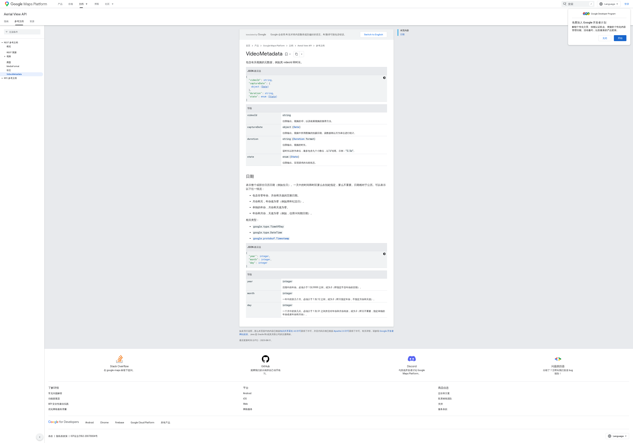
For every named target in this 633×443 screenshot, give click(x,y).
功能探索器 (54, 398)
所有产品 (165, 422)
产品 (60, 3)
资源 (32, 21)
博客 (96, 3)
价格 (70, 3)
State (272, 96)
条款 (50, 436)
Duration (298, 138)
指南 (6, 21)
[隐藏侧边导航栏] (39, 437)
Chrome (104, 422)
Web (245, 404)
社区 (107, 3)
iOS (245, 398)
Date (264, 86)
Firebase (119, 422)
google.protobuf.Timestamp (271, 238)
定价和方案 (444, 393)
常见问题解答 (55, 393)
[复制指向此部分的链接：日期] (257, 177)
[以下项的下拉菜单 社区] (114, 4)
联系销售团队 (445, 398)
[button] (21, 43)
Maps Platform (35, 4)
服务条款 (442, 409)
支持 (440, 404)
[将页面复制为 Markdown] (297, 54)
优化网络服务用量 (57, 409)
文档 (81, 3)
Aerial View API (15, 14)
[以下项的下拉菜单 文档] (87, 4)
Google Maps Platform (274, 45)
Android (247, 393)
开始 (620, 38)
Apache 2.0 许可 (341, 331)
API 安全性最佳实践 (58, 404)
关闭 (605, 38)
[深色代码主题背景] (384, 77)
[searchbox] (22, 31)
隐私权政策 (62, 436)
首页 (248, 45)
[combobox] (577, 4)
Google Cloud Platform (142, 422)
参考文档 (19, 21)
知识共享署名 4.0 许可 (290, 331)
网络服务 (247, 409)
